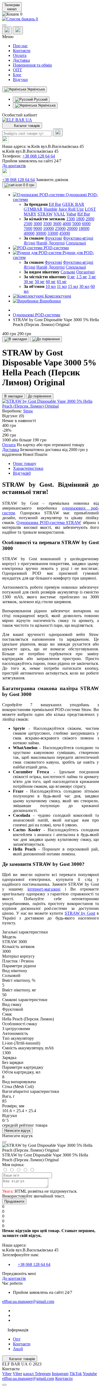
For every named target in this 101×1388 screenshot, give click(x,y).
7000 (28, 228)
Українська (46, 105)
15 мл (73, 286)
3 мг (92, 276)
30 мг (29, 281)
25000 (60, 228)
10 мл (51, 286)
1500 (70, 219)
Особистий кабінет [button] (19, 115)
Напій (41, 243)
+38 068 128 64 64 (38, 156)
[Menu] (4, 25)
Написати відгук (17, 1131)
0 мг (71, 276)
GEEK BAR (73, 204)
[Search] (58, 132)
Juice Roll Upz (71, 209)
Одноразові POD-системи (36, 315)
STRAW (45, 214)
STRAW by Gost (80, 913)
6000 (86, 223)
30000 (41, 233)
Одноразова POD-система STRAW (48, 522)
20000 (72, 228)
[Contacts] (18, 30)
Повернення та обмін (32, 65)
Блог (17, 74)
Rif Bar (83, 214)
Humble (50, 209)
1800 (80, 219)
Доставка (21, 60)
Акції (18, 1348)
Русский (40, 99)
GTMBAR (33, 209)
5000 (76, 223)
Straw (28, 411)
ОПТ (17, 70)
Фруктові (53, 238)
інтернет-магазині (43, 889)
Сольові (68, 272)
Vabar (71, 214)
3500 (47, 223)
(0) (21, 415)
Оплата (19, 55)
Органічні (85, 272)
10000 (48, 228)
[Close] (4, 1142)
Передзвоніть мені (19, 1273)
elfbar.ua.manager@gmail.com (28, 1301)
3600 (57, 223)
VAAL (59, 214)
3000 (37, 223)
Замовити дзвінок (52, 179)
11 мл (62, 286)
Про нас (20, 45)
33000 (52, 233)
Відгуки (20, 79)
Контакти (21, 50)
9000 (37, 228)
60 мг (51, 281)
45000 (64, 233)
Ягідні (29, 243)
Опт (16, 1339)
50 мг (40, 281)
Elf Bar (55, 204)
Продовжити (14, 1201)
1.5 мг (81, 276)
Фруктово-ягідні (78, 238)
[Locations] (7, 30)
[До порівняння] (46, 339)
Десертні (56, 243)
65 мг (62, 281)
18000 (84, 228)
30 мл (84, 286)
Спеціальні (76, 243)
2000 (90, 219)
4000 (66, 223)
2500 (28, 223)
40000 (29, 233)
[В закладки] (15, 339)
